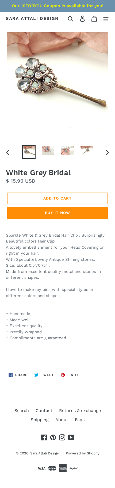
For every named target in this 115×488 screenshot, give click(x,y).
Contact (44, 410)
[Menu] (106, 18)
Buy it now (57, 213)
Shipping (40, 419)
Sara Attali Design (32, 18)
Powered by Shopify (82, 453)
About (61, 419)
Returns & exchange (80, 410)
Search (21, 410)
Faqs (80, 419)
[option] (29, 152)
